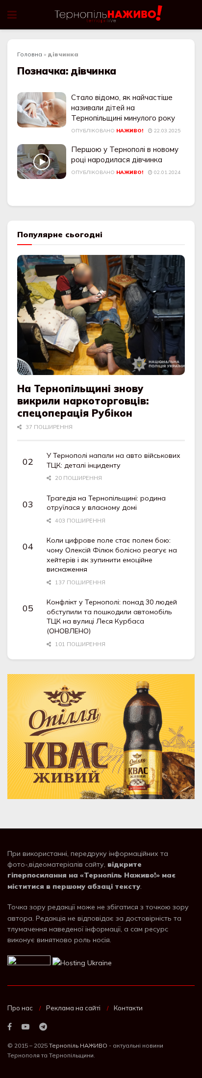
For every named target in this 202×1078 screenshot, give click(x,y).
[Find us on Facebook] (9, 1027)
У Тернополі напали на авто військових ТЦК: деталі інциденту (113, 460)
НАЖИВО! (129, 130)
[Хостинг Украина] (82, 962)
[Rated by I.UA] (28, 962)
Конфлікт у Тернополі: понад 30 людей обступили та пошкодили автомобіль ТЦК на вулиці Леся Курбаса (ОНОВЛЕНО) (112, 616)
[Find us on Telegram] (43, 1027)
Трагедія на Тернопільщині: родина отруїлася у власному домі (106, 503)
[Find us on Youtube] (25, 1027)
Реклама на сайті (73, 1008)
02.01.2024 (166, 172)
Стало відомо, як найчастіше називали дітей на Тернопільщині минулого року (123, 108)
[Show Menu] (12, 14)
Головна (29, 54)
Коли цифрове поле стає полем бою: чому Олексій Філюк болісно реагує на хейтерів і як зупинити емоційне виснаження (112, 555)
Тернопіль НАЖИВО (78, 1045)
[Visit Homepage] (109, 15)
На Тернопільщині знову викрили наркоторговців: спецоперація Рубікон (83, 400)
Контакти (128, 1008)
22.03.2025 (166, 130)
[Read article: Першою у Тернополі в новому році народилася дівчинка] (41, 161)
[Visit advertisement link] (101, 736)
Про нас (20, 1008)
